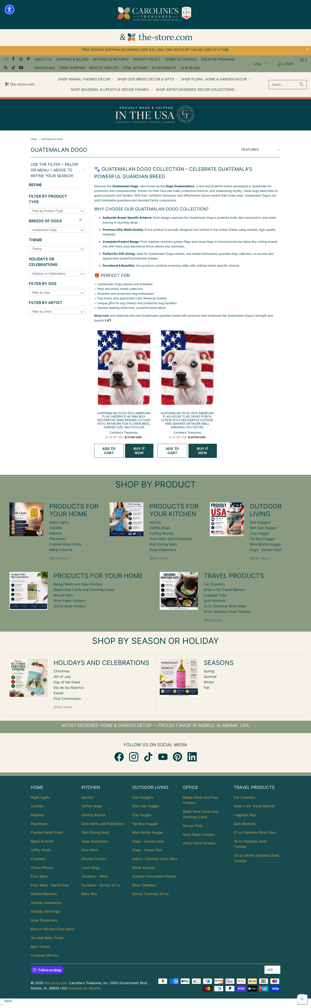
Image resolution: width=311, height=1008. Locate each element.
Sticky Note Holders (70, 606)
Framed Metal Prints (65, 544)
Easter (59, 693)
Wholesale (44, 68)
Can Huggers (260, 522)
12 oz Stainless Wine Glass (225, 606)
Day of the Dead (67, 682)
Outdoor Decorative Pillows (154, 876)
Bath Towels (40, 946)
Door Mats (39, 876)
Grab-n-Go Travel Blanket (224, 589)
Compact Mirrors (44, 955)
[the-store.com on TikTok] (13, 68)
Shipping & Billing (72, 59)
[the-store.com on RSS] (5, 68)
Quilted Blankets (44, 894)
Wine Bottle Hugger (265, 544)
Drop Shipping (72, 68)
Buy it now (139, 450)
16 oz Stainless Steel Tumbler (227, 611)
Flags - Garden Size (265, 550)
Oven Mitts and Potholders (170, 539)
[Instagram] (133, 756)
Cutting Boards (161, 533)
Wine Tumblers (144, 885)
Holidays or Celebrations (43, 262)
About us (43, 59)
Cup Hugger (259, 533)
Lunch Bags (90, 868)
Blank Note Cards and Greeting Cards (84, 589)
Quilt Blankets (215, 600)
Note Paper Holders (69, 600)
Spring (209, 671)
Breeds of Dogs (45, 221)
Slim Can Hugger (263, 528)
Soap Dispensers (162, 550)
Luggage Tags (215, 595)
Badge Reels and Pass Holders (78, 584)
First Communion (67, 698)
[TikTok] (148, 756)
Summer (210, 676)
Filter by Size (43, 283)
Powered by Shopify (84, 988)
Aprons (155, 522)
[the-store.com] (19, 84)
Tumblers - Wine (94, 876)
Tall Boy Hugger (262, 539)
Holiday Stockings (45, 911)
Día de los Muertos (69, 687)
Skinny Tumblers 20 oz (150, 894)
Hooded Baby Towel (47, 938)
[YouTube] (163, 756)
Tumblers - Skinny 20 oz (101, 885)
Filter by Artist (45, 302)
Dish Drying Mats (163, 544)
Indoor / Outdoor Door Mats (154, 859)
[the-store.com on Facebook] (13, 59)
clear (81, 220)
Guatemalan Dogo (44, 230)
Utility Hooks (41, 850)
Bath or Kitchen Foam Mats (52, 929)
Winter (209, 682)
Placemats (57, 539)
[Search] (301, 84)
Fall (206, 687)
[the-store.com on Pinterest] (28, 59)
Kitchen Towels (93, 859)
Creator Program (217, 59)
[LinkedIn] (192, 756)
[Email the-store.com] (5, 59)
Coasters (38, 859)
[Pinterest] (177, 756)
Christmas (62, 671)
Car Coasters (214, 584)
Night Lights (59, 522)
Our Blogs (190, 68)
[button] (86, 79)
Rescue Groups (104, 68)
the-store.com (55, 983)
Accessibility (164, 68)
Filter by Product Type (48, 199)
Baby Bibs (89, 894)
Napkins (55, 533)
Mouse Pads (63, 595)
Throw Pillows (42, 868)
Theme (35, 240)
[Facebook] (119, 756)
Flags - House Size (147, 850)
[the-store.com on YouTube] (20, 68)
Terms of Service (181, 59)
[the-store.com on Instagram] (20, 59)
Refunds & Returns (111, 59)
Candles (55, 528)
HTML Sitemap (135, 68)
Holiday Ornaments (46, 903)
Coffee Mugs (159, 528)
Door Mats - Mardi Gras (50, 885)
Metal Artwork (60, 550)
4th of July (62, 676)
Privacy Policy (146, 59)
